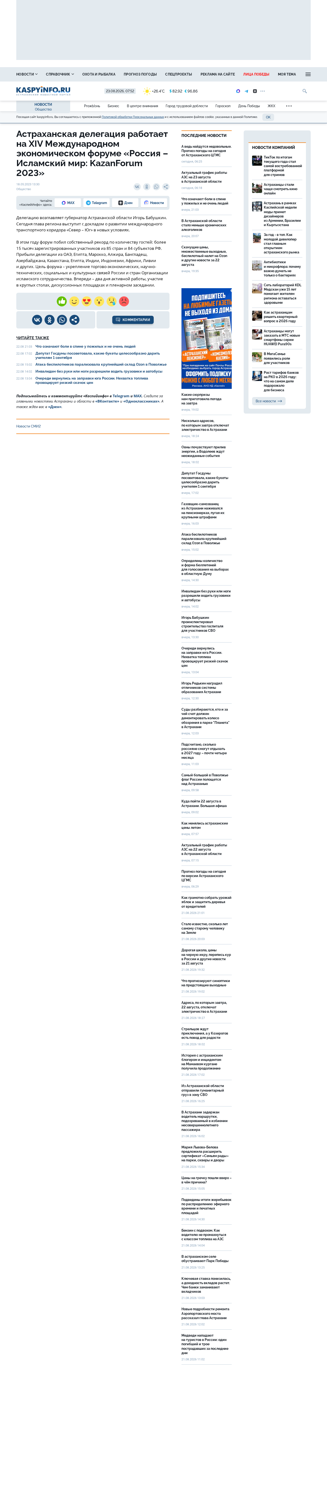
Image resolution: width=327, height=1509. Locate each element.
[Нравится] (62, 301)
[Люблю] (87, 301)
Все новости (266, 401)
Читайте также (32, 338)
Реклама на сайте (218, 74)
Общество (43, 109)
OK (268, 117)
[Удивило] (99, 301)
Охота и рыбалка (99, 74)
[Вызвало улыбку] (74, 301)
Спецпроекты (178, 74)
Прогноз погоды (140, 74)
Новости (25, 74)
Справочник (58, 74)
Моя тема (287, 74)
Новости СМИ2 (28, 426)
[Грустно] (112, 301)
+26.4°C (158, 91)
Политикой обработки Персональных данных (133, 117)
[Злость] (124, 301)
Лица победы (256, 74)
